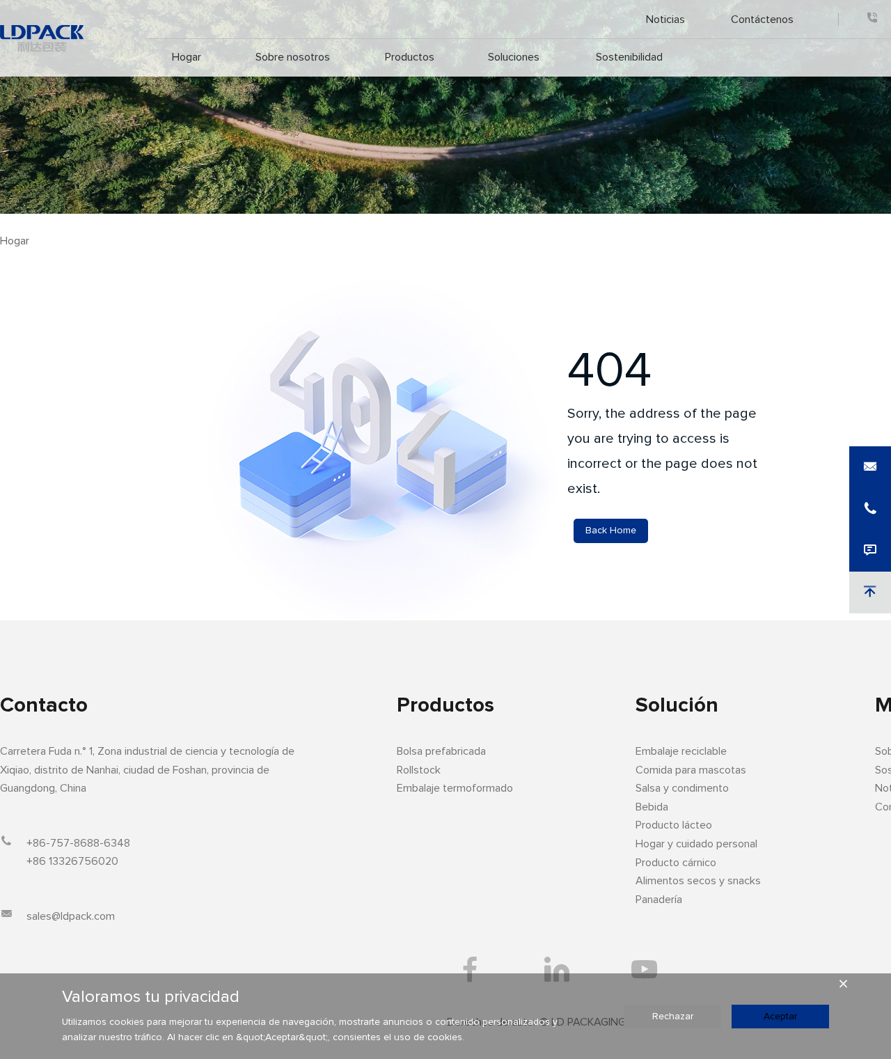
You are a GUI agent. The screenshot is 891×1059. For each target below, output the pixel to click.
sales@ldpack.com (70, 916)
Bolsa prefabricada (441, 751)
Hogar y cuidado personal (696, 843)
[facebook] (470, 969)
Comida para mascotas (691, 770)
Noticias (665, 18)
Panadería (659, 899)
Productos (409, 57)
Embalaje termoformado (455, 788)
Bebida (652, 807)
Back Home (610, 530)
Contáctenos (762, 18)
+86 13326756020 (72, 861)
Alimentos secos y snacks (698, 880)
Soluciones (513, 57)
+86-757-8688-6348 (78, 843)
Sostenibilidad (629, 57)
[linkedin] (557, 969)
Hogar (187, 57)
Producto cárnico (676, 862)
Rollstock (419, 770)
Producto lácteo (674, 825)
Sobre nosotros (292, 57)
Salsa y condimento (682, 788)
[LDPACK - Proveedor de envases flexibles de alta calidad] (42, 38)
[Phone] (872, 19)
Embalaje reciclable (681, 751)
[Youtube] (644, 969)
